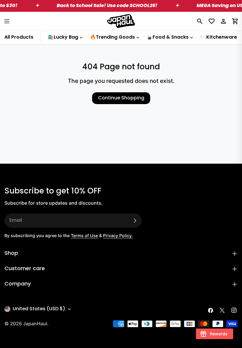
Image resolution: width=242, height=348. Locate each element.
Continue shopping (121, 98)
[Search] (200, 21)
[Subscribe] (135, 220)
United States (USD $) (39, 309)
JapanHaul (35, 323)
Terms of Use (84, 235)
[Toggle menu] (7, 21)
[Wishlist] (212, 21)
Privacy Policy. (118, 235)
